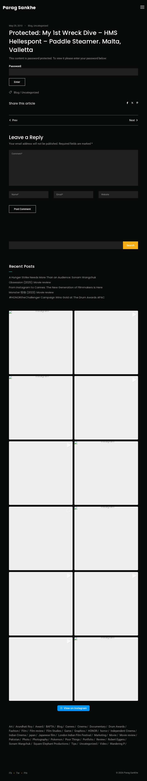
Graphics (79, 731)
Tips (74, 743)
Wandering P (117, 743)
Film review (36, 731)
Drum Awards (117, 726)
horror (104, 731)
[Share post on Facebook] (127, 102)
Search (130, 245)
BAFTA (50, 726)
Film (24, 731)
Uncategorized (41, 25)
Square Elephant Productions (51, 743)
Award (39, 726)
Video (103, 743)
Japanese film (47, 735)
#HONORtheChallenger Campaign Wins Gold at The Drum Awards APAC (57, 297)
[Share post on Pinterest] (137, 102)
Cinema (82, 726)
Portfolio (88, 739)
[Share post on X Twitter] (132, 102)
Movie (113, 735)
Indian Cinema (17, 735)
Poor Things (72, 739)
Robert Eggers (116, 739)
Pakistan (14, 739)
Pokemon (56, 739)
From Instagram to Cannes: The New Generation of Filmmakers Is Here (56, 287)
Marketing (100, 735)
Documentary (98, 726)
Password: (15, 66)
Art (11, 726)
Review (100, 739)
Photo (26, 739)
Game (67, 731)
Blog (30, 25)
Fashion (13, 731)
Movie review (127, 735)
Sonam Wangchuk (19, 743)
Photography (40, 739)
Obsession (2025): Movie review (30, 282)
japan (32, 735)
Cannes (69, 726)
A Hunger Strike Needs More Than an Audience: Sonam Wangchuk (52, 277)
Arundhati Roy (24, 726)
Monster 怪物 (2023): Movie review (31, 292)
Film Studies (53, 731)
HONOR (92, 731)
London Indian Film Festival (74, 735)
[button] (41, 342)
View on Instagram (75, 708)
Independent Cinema (123, 731)
